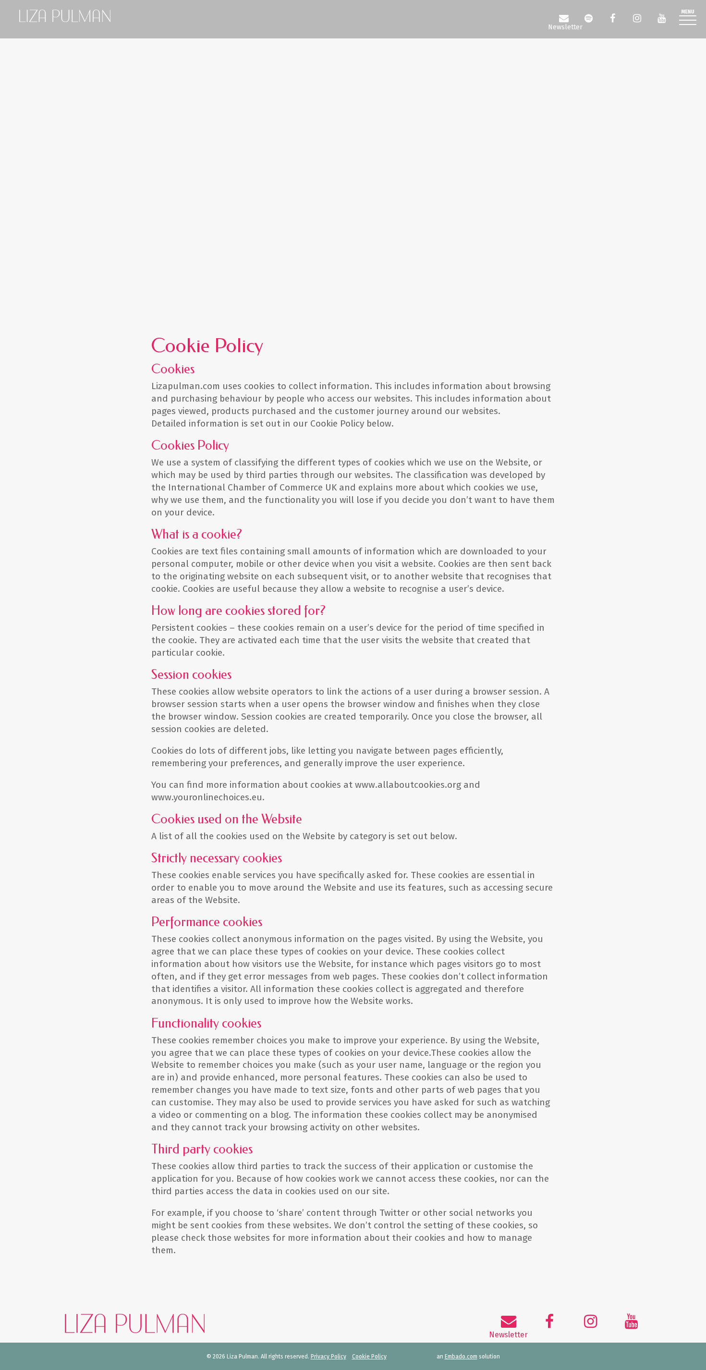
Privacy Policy (328, 1356)
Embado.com (461, 1356)
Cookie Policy (369, 1356)
